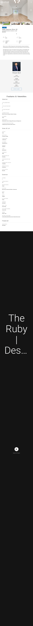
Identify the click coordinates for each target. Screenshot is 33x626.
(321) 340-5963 (16, 79)
